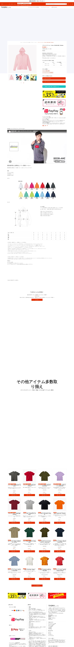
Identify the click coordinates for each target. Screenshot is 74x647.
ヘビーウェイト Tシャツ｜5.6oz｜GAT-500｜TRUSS (29, 569)
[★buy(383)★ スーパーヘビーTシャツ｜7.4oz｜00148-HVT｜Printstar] (59, 504)
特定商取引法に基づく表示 (52, 615)
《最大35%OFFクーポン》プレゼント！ (37, 1)
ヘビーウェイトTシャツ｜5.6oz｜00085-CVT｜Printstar (29, 485)
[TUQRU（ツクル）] (6, 7)
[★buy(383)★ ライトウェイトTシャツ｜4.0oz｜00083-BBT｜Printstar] (14, 504)
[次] (24, 83)
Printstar (43, 50)
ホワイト (45, 78)
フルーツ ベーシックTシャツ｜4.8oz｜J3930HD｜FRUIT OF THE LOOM (44, 569)
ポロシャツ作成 (50, 625)
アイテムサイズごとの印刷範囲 (48, 72)
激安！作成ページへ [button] (14, 522)
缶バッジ (49, 632)
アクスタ (49, 633)
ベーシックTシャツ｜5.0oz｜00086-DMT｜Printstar (14, 485)
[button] (69, 4)
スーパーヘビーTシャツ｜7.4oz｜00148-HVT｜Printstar (60, 513)
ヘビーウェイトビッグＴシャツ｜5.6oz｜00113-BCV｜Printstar (44, 513)
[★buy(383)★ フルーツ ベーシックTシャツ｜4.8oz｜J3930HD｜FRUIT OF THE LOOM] (44, 560)
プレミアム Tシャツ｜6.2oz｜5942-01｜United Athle (29, 541)
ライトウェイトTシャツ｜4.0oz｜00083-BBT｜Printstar (14, 513)
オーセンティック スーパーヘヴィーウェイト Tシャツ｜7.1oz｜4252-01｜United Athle (44, 541)
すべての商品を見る (37, 585)
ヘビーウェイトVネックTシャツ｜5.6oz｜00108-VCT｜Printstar (29, 513)
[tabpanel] (37, 191)
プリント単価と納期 (46, 70)
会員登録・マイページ (51, 618)
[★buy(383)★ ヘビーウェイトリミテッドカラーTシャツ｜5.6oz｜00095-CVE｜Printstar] (14, 532)
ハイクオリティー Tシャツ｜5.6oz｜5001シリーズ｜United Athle (59, 485)
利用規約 (49, 616)
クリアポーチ (50, 634)
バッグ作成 (50, 627)
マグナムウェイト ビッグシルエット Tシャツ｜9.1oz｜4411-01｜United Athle (14, 569)
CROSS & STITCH (59, 574)
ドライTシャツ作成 (51, 624)
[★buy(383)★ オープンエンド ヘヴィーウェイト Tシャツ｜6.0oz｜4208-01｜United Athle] (59, 532)
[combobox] (55, 4)
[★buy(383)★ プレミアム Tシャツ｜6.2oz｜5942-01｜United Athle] (29, 532)
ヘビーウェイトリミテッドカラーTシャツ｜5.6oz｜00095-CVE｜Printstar (14, 541)
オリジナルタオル (51, 635)
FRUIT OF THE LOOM (45, 574)
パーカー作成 (50, 626)
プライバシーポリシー (51, 617)
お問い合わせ (50, 619)
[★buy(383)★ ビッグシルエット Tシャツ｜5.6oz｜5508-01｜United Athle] (44, 476)
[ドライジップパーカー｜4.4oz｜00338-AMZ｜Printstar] (11, 77)
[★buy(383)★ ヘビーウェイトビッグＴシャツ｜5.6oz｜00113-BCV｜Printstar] (44, 504)
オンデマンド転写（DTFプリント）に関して (22, 264)
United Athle (29, 546)
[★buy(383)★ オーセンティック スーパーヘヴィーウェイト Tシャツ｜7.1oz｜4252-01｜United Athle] (44, 532)
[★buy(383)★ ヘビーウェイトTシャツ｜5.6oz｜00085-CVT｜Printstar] (29, 476)
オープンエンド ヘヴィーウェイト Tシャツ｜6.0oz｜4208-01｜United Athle (59, 541)
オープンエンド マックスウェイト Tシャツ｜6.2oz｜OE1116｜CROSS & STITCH (59, 569)
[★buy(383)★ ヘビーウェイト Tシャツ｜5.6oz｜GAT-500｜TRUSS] (29, 560)
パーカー (35, 42)
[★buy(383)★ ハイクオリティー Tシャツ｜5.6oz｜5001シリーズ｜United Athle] (59, 476)
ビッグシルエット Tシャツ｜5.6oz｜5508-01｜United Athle (44, 485)
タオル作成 (50, 628)
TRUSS (29, 573)
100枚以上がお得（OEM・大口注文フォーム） (51, 86)
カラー (45, 81)
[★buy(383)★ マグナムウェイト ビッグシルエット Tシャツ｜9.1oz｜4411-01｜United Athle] (14, 560)
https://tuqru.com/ (55, 639)
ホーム (21, 42)
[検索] (66, 4)
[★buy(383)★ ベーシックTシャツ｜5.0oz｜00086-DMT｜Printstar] (14, 476)
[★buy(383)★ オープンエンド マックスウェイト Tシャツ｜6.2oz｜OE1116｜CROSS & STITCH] (59, 560)
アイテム (32, 42)
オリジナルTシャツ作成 (52, 623)
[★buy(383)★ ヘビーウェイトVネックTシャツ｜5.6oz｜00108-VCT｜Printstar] (29, 504)
